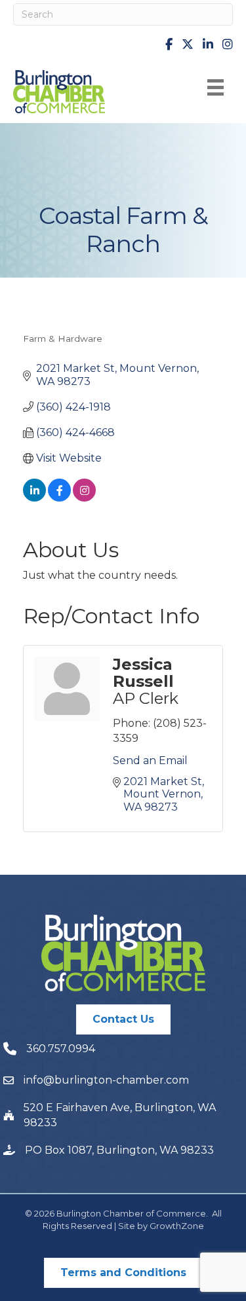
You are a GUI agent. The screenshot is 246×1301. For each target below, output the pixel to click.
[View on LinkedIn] (34, 498)
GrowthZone (177, 1225)
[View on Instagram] (84, 498)
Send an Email (150, 760)
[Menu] (215, 87)
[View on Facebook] (59, 498)
